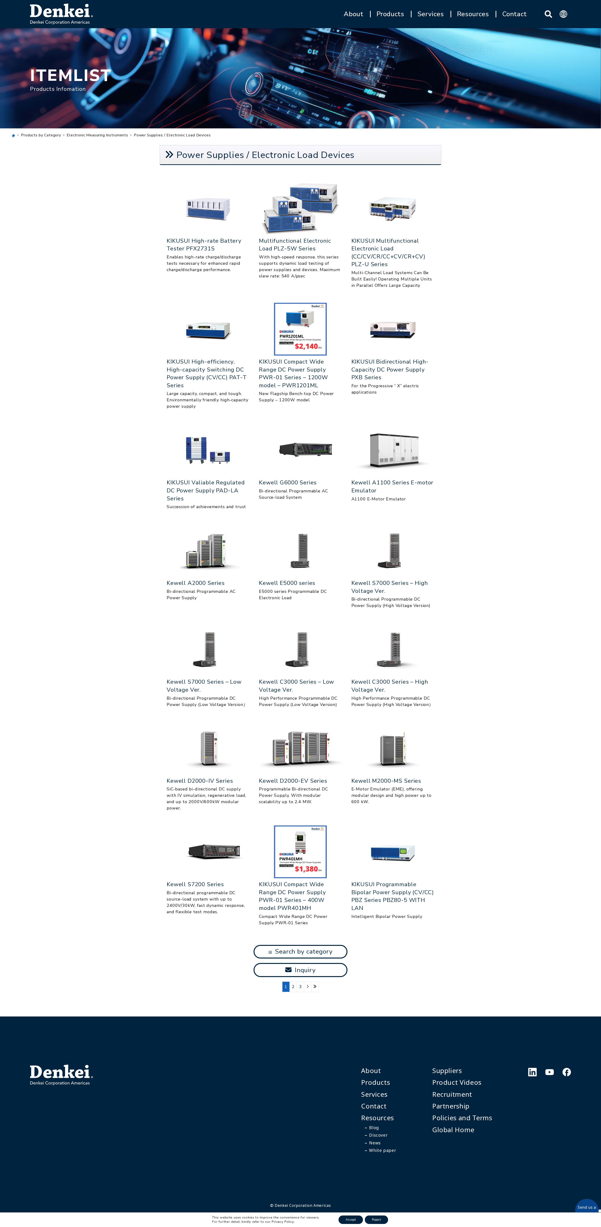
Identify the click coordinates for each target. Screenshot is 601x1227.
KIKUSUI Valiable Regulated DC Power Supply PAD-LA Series (206, 490)
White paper (382, 1150)
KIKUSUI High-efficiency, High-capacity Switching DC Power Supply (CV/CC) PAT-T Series (207, 373)
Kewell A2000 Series (196, 583)
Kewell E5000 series (287, 583)
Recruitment (452, 1094)
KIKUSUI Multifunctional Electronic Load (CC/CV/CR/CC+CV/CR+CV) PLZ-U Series (388, 252)
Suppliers (447, 1070)
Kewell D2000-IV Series (200, 781)
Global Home (453, 1129)
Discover (378, 1135)
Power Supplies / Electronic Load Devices (172, 135)
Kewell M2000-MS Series (386, 781)
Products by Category (41, 135)
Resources (473, 14)
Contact (514, 14)
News (375, 1143)
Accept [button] (351, 1219)
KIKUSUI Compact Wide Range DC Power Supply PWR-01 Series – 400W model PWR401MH (292, 896)
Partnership (451, 1105)
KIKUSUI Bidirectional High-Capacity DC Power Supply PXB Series (390, 369)
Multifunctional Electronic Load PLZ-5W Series (295, 245)
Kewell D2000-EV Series (293, 781)
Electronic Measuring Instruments (97, 135)
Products (390, 14)
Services (430, 14)
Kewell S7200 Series (195, 884)
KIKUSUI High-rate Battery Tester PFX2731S (204, 245)
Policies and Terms (462, 1117)
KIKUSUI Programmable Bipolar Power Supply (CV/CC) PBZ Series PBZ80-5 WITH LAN (392, 896)
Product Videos (457, 1082)
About (353, 14)
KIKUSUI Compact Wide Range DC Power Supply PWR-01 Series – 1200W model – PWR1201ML (293, 373)
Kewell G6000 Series (288, 482)
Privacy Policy (283, 1221)
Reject (376, 1219)
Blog (374, 1127)
